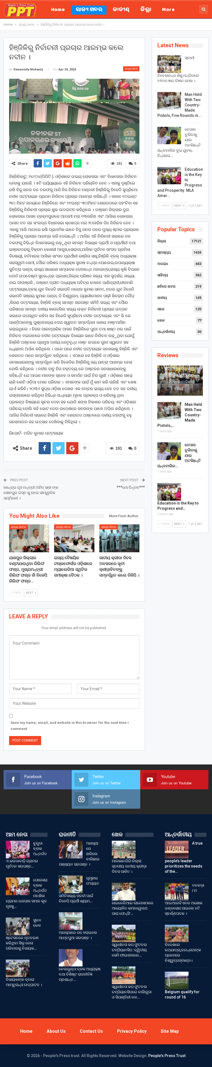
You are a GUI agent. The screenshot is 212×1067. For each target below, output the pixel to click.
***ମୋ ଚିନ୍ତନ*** (130, 487)
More (168, 10)
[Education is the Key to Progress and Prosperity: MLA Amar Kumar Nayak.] (169, 176)
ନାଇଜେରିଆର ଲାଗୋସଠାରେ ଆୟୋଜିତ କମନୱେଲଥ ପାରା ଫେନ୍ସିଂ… (132, 908)
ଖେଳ (161, 320)
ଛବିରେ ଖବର (166, 286)
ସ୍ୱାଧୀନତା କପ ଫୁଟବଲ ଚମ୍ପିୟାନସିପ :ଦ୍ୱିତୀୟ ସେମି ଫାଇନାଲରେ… (129, 949)
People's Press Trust (167, 1055)
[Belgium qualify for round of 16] (177, 980)
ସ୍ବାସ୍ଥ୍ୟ (164, 252)
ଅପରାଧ (162, 264)
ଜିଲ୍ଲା (146, 10)
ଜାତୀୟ (121, 10)
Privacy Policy (132, 1031)
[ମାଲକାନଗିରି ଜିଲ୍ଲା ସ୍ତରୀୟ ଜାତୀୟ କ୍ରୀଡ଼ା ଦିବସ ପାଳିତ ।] (124, 849)
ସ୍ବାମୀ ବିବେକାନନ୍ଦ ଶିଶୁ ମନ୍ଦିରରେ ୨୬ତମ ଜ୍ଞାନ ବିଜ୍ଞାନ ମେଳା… (180, 378)
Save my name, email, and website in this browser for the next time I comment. (69, 726)
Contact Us (91, 1031)
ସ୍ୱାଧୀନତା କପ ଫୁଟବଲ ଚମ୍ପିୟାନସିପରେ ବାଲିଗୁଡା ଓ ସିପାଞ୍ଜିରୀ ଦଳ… (132, 991)
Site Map (170, 1031)
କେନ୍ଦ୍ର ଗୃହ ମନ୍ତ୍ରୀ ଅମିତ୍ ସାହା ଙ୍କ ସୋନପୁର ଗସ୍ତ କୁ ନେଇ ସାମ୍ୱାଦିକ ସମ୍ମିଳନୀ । (31, 492)
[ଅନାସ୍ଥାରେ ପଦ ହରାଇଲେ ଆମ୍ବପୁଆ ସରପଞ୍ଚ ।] (71, 921)
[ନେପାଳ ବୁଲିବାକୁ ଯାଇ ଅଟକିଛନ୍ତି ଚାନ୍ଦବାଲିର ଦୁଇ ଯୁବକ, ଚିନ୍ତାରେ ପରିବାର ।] (169, 135)
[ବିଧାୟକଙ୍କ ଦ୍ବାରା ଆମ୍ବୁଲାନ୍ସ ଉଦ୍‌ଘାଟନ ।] (18, 968)
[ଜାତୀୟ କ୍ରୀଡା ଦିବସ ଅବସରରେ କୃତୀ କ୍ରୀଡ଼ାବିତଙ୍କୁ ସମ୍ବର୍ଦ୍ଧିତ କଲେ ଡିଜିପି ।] (119, 538)
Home (58, 10)
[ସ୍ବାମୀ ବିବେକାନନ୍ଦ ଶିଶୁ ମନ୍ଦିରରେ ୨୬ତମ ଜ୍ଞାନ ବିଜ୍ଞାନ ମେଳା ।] (169, 64)
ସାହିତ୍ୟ (162, 275)
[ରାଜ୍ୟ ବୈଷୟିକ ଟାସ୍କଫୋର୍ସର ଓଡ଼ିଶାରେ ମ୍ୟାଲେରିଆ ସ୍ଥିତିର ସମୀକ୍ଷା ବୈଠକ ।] (74, 538)
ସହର (161, 309)
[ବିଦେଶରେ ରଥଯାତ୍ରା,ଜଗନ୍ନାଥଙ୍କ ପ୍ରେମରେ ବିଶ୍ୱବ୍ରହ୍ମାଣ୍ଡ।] (177, 933)
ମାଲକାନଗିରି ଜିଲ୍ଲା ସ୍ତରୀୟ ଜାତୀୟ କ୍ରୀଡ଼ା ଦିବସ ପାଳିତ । (129, 866)
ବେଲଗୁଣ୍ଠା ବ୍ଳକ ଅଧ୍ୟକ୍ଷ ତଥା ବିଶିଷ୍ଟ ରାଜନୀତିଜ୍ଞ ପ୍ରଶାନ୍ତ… (79, 974)
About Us (56, 1031)
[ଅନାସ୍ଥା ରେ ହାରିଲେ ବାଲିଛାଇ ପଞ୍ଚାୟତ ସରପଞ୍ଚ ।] (71, 849)
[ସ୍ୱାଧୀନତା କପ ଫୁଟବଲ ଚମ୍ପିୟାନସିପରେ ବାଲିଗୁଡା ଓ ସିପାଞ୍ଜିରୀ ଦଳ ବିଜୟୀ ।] (124, 975)
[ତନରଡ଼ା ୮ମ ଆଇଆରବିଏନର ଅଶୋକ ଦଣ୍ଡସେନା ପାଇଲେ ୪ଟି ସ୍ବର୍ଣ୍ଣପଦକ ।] (177, 891)
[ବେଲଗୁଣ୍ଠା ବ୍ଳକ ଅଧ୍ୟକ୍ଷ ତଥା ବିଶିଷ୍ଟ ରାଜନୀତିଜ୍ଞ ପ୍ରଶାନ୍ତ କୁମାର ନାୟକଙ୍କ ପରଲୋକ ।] (71, 958)
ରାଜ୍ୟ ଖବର (89, 10)
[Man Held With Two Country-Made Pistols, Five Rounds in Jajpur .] (169, 101)
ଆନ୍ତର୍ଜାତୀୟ (166, 332)
